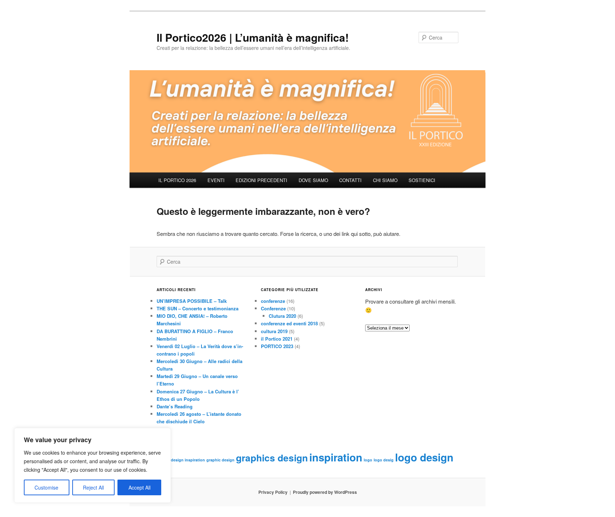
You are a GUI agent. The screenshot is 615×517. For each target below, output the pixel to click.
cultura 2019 (274, 331)
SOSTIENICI (422, 180)
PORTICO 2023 (277, 346)
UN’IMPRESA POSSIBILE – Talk (192, 301)
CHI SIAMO (385, 180)
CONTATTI (350, 180)
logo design (424, 457)
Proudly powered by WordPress (325, 492)
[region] (92, 465)
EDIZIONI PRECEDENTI (261, 180)
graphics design (272, 457)
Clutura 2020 (282, 315)
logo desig (384, 459)
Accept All (139, 487)
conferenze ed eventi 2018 (289, 323)
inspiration (335, 457)
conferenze (273, 301)
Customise (46, 487)
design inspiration (188, 459)
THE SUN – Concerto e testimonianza (197, 308)
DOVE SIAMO (313, 180)
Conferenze (273, 308)
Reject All (93, 487)
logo (368, 459)
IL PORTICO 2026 (177, 180)
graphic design (220, 459)
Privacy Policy (273, 492)
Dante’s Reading (175, 406)
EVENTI (216, 180)
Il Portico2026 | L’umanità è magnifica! (253, 37)
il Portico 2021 (277, 338)
